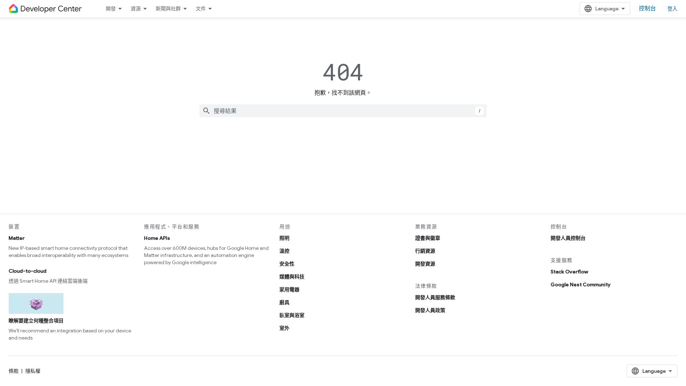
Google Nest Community (581, 284)
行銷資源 (425, 251)
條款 (14, 371)
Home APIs (157, 238)
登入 (672, 8)
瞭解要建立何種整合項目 (36, 320)
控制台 (647, 8)
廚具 (284, 302)
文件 (201, 8)
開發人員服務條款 (435, 297)
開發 (111, 8)
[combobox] (343, 110)
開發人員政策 (430, 310)
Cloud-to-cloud (27, 271)
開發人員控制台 (568, 238)
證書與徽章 (427, 238)
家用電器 (289, 289)
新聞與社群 (168, 8)
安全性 (286, 264)
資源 (136, 8)
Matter (17, 238)
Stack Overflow (569, 271)
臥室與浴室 (291, 315)
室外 (284, 328)
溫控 (284, 251)
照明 (284, 238)
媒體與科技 (291, 276)
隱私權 (32, 371)
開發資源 (425, 264)
